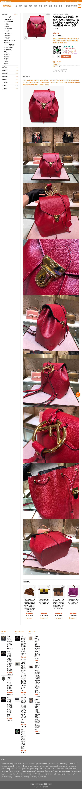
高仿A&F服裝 (52, 763)
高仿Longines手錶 (76, 771)
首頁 (47, 1)
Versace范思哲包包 (8, 47)
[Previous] (23, 603)
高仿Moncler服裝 (24, 774)
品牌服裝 (5, 76)
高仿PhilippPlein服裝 (6, 776)
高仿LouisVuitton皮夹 (7, 774)
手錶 (62, 1)
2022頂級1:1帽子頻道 (18, 763)
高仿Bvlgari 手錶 (37, 766)
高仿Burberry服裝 (28, 766)
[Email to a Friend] (59, 70)
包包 (51, 1)
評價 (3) (28, 76)
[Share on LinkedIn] (65, 70)
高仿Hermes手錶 (22, 771)
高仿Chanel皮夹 (5, 768)
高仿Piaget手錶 (16, 776)
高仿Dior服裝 (34, 768)
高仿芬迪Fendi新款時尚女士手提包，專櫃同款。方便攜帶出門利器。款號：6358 (73, 602)
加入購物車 (66, 56)
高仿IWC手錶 (58, 771)
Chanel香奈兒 (7, 17)
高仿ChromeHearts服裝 (16, 768)
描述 (24, 76)
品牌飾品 (5, 88)
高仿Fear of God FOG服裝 (54, 768)
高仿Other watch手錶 (43, 774)
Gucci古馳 (6, 31)
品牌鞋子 (5, 85)
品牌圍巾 (5, 67)
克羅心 (5, 52)
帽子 (66, 1)
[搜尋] (16, 6)
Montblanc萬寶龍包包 (9, 40)
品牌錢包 (5, 82)
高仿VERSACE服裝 (42, 776)
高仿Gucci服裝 (5, 771)
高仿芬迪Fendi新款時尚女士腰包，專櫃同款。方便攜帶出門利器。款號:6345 (44, 602)
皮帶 (70, 1)
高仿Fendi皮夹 (72, 768)
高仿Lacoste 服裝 (66, 771)
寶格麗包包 (7, 54)
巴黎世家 (6, 61)
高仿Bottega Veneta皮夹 (7, 766)
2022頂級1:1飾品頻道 (42, 763)
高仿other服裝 (53, 774)
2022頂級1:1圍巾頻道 (7, 763)
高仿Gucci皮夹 (13, 771)
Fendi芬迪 (6, 26)
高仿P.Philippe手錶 (62, 774)
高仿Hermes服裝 (31, 771)
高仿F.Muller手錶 (42, 768)
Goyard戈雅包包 (8, 28)
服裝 (59, 1)
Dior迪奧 (6, 24)
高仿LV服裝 (15, 774)
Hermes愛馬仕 (7, 33)
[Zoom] (25, 38)
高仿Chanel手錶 (72, 766)
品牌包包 (5, 14)
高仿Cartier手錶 (53, 766)
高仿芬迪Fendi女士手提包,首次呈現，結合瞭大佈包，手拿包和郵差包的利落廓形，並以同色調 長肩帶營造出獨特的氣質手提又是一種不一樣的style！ (58, 604)
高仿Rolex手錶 (32, 776)
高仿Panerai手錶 (71, 774)
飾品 (78, 1)
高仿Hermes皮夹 (40, 771)
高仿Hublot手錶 (49, 771)
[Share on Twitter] (56, 70)
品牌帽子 (5, 70)
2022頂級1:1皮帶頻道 (30, 763)
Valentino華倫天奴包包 (9, 45)
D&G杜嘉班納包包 (8, 21)
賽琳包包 (6, 63)
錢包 (74, 1)
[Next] (79, 603)
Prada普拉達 (7, 42)
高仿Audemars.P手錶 (61, 763)
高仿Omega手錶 (33, 774)
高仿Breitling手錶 (18, 766)
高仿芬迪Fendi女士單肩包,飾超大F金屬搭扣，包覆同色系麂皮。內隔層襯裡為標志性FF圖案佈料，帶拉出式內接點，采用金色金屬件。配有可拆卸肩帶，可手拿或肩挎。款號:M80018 (29, 605)
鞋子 (55, 1)
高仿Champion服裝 (63, 766)
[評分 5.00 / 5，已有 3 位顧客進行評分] (66, 33)
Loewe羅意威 (7, 35)
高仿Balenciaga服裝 (72, 763)
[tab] (24, 76)
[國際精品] (7, 6)
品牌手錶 (5, 73)
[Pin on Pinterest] (62, 70)
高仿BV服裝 (45, 766)
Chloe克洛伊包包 (8, 19)
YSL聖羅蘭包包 (7, 49)
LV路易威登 (7, 38)
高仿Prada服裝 (24, 776)
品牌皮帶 (5, 79)
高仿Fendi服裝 (64, 768)
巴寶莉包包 (7, 59)
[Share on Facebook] (54, 70)
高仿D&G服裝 (26, 768)
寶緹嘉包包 (7, 56)
